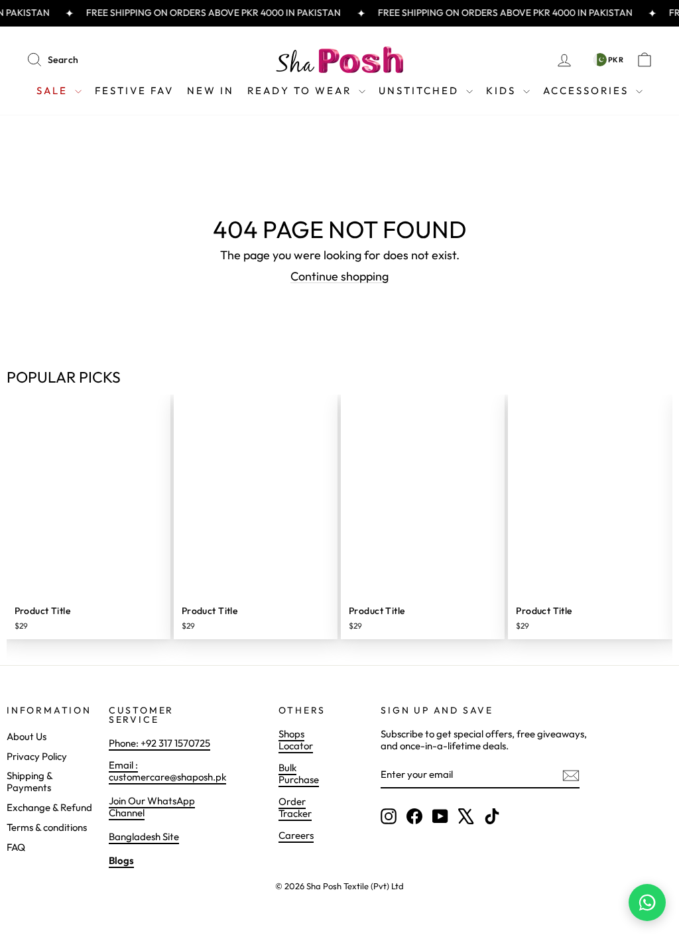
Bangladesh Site (144, 836)
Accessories (588, 90)
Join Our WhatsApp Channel (152, 806)
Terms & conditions (47, 827)
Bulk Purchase (298, 773)
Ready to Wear (301, 90)
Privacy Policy (37, 756)
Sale (54, 90)
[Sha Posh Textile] (339, 59)
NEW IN (210, 90)
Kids (503, 90)
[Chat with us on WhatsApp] (647, 902)
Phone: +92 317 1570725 (159, 743)
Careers (296, 835)
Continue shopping (339, 276)
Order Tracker (295, 807)
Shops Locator (295, 739)
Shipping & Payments (29, 781)
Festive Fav (134, 90)
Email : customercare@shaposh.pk (167, 771)
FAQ (16, 847)
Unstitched (421, 90)
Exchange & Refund (49, 807)
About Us (26, 736)
